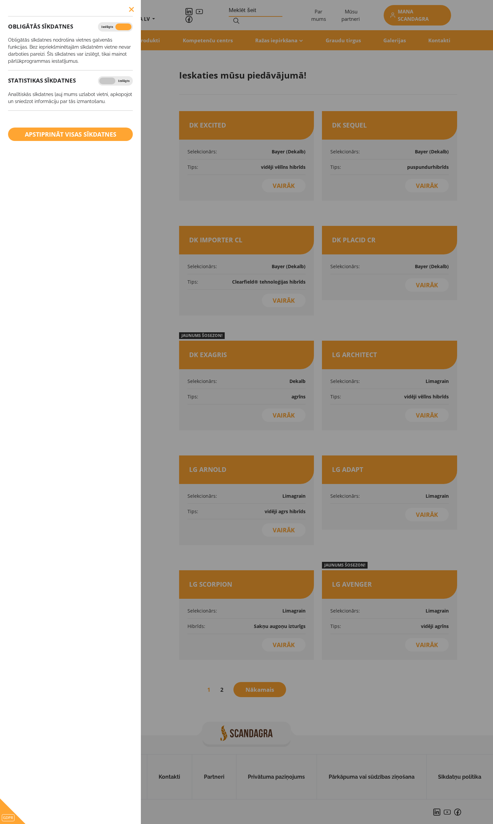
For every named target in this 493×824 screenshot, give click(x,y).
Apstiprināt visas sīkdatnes (70, 134)
